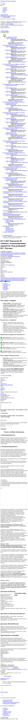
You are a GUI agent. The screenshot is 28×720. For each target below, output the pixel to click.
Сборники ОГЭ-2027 (7, 700)
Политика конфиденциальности (14, 669)
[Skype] (9, 281)
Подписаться (15, 667)
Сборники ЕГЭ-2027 (7, 235)
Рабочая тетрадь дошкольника (9, 703)
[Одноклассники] (2, 281)
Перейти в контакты (5, 678)
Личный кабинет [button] (4, 14)
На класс (16, 209)
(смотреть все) (11, 264)
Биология (3, 389)
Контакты (5, 10)
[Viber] (6, 281)
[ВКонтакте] (1, 281)
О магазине (5, 709)
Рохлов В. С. (3, 380)
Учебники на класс (18, 44)
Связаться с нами (7, 712)
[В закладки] (4, 665)
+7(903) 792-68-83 (9, 23)
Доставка (5, 7)
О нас (4, 12)
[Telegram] (4, 281)
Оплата (4, 8)
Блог (4, 11)
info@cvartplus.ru (4, 692)
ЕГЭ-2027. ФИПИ (7, 375)
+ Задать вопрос (4, 413)
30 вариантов (3, 399)
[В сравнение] (10, 665)
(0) (5, 259)
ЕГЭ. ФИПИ (3, 394)
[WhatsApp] (8, 281)
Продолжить (3, 429)
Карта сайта (5, 713)
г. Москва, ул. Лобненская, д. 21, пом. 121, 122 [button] (16, 21)
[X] (5, 281)
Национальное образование (14, 256)
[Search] (14, 19)
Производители (6, 715)
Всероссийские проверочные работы (11, 702)
